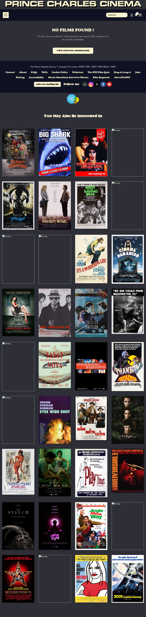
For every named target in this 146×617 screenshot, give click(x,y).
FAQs (34, 72)
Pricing (20, 77)
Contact (10, 72)
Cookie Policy (60, 72)
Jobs (137, 72)
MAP (113, 67)
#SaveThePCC (122, 77)
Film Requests (101, 77)
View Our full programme (73, 51)
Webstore (77, 72)
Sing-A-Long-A (122, 72)
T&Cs (44, 72)
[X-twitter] (97, 84)
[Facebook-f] (103, 84)
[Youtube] (109, 84)
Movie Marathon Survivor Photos (68, 77)
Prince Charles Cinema (73, 4)
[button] (6, 15)
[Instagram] (91, 84)
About (23, 72)
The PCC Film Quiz (99, 72)
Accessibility (36, 77)
